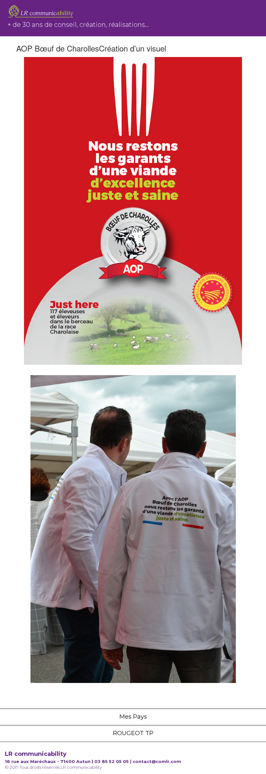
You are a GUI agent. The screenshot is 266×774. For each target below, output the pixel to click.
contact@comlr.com (157, 761)
